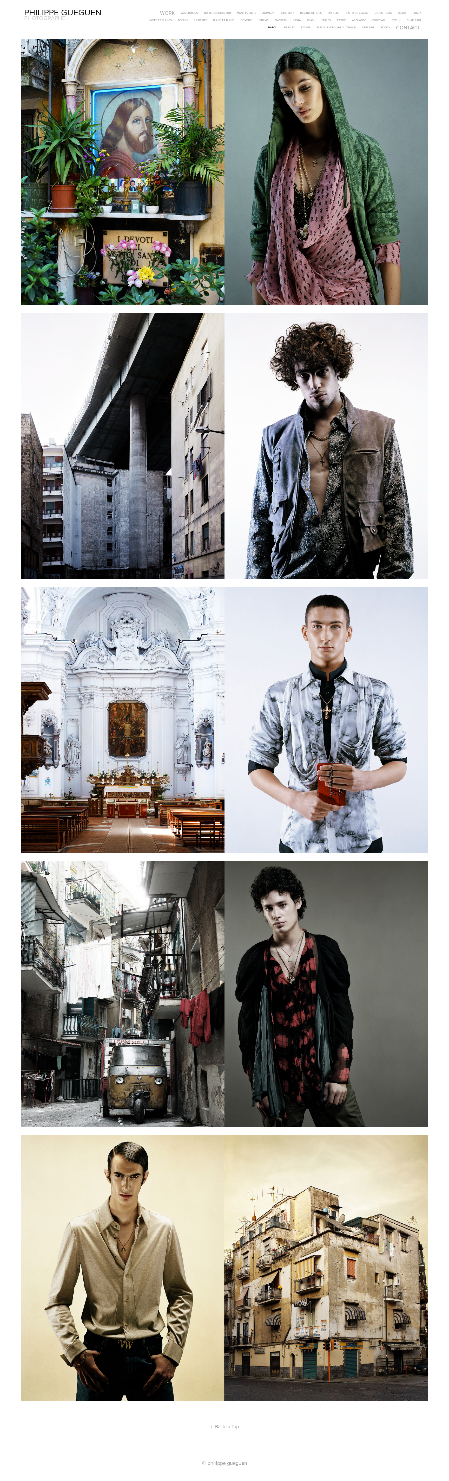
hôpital (333, 13)
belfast (289, 27)
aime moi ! (287, 13)
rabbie (341, 20)
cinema (263, 20)
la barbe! (200, 20)
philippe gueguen (62, 12)
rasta (297, 20)
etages (306, 27)
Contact (408, 27)
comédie (246, 20)
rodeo (385, 27)
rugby (417, 13)
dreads (183, 20)
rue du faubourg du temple (336, 27)
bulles (326, 20)
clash (311, 20)
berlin (396, 20)
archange (359, 20)
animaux (268, 13)
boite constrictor (217, 13)
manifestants (246, 13)
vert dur (368, 27)
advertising (189, 13)
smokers (281, 20)
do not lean (383, 13)
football (379, 20)
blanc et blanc (223, 20)
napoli (273, 27)
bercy (402, 13)
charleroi (414, 20)
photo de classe (356, 13)
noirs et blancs (160, 20)
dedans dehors (311, 13)
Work (167, 13)
